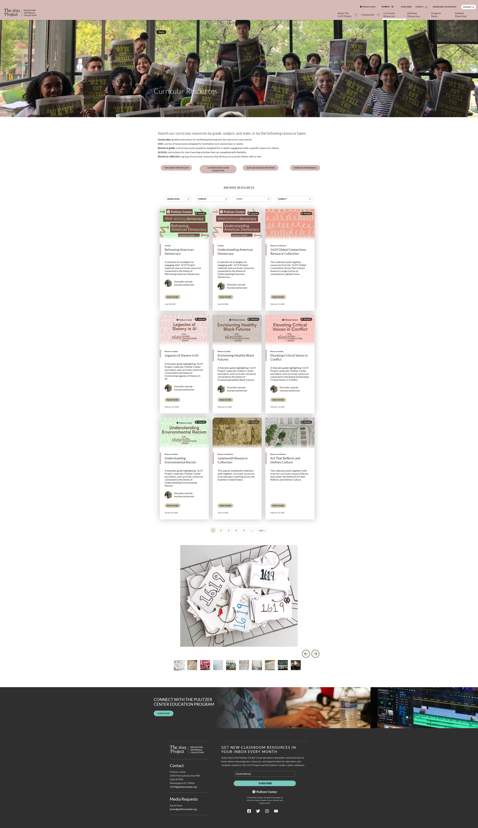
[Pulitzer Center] (368, 20)
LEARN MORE (163, 713)
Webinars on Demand (444, 6)
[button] (421, 7)
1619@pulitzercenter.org (183, 786)
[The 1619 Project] (22, 10)
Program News (436, 15)
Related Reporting (460, 15)
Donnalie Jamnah (183, 281)
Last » (262, 530)
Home (161, 32)
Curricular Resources (389, 15)
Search (386, 6)
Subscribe (406, 6)
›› (251, 530)
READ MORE (173, 297)
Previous (305, 654)
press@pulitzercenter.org (183, 809)
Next (315, 654)
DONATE (467, 7)
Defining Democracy (413, 15)
